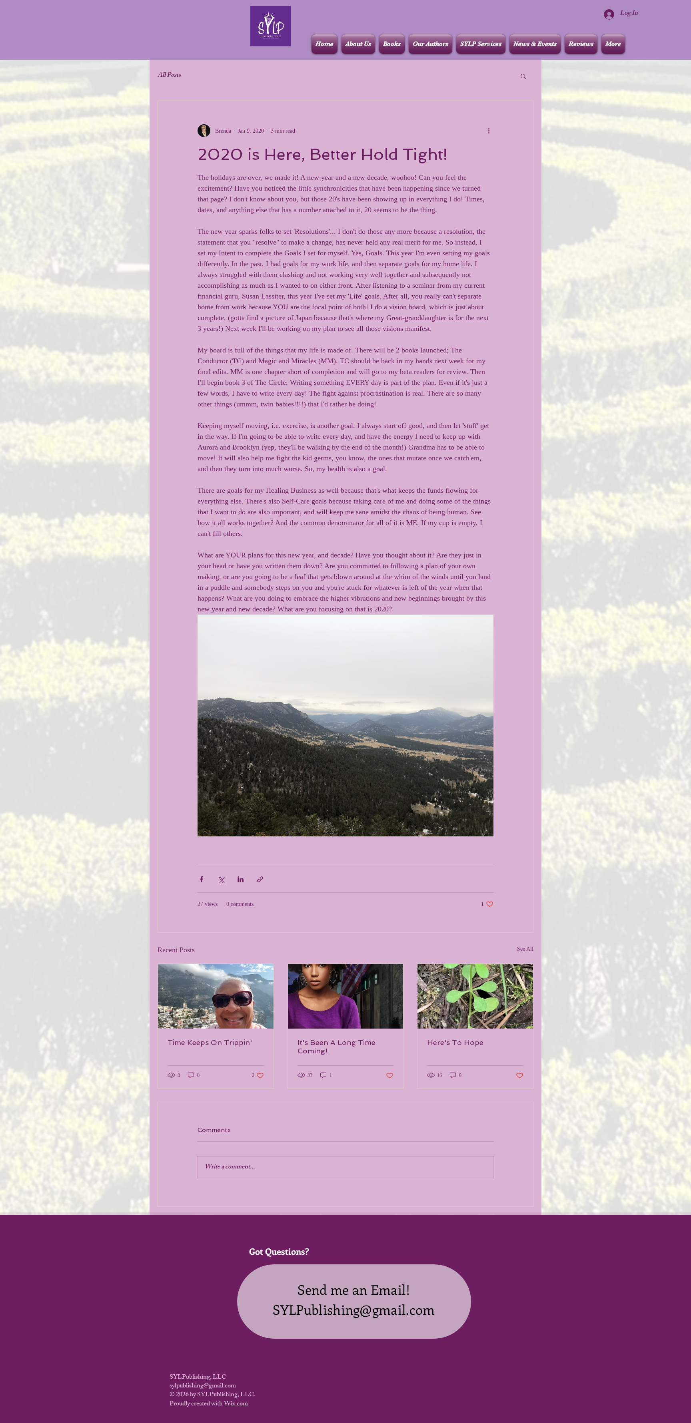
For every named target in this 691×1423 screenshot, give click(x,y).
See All (525, 949)
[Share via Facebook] (201, 879)
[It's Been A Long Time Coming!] (345, 996)
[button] (523, 76)
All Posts (169, 76)
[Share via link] (260, 879)
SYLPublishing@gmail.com (354, 1309)
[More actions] (488, 130)
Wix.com (236, 1404)
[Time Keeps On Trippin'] (216, 996)
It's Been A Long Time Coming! (336, 1046)
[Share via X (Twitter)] (221, 879)
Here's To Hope (455, 1042)
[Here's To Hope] (475, 996)
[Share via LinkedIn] (240, 879)
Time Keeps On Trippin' (210, 1042)
